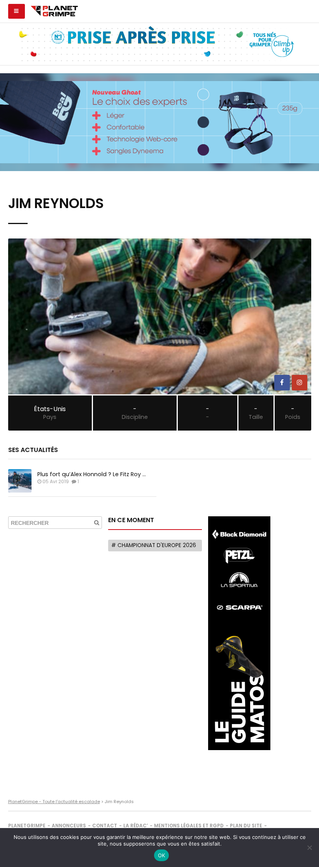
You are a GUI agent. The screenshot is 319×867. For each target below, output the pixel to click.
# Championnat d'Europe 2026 (153, 545)
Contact (104, 825)
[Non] (309, 847)
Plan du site (246, 825)
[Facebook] (282, 382)
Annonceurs (69, 825)
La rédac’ (135, 825)
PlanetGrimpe (27, 825)
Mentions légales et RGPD (189, 825)
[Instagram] (299, 382)
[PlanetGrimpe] (54, 10)
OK (161, 855)
